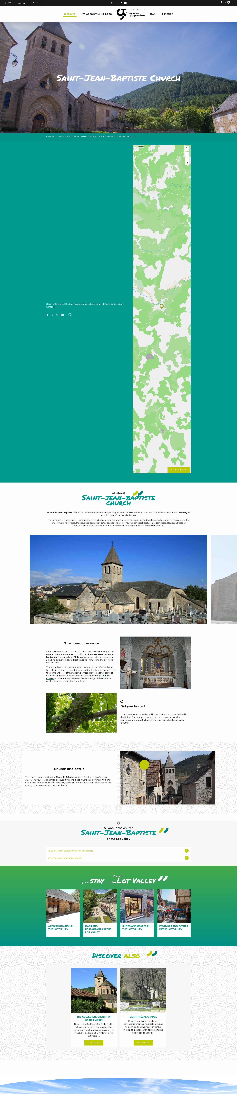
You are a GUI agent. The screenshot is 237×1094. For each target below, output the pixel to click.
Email (35, 3)
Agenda (21, 3)
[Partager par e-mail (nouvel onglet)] (62, 315)
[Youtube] (125, 3)
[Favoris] (228, 2)
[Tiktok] (120, 3)
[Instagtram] (111, 3)
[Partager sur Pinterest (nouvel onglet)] (57, 315)
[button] (223, 2)
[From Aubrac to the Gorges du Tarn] (131, 14)
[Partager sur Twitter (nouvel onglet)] (52, 315)
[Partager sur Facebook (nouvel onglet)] (47, 315)
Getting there (178, 470)
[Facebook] (116, 3)
